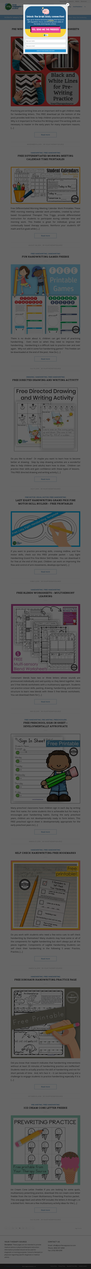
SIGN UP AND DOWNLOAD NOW (45, 51)
